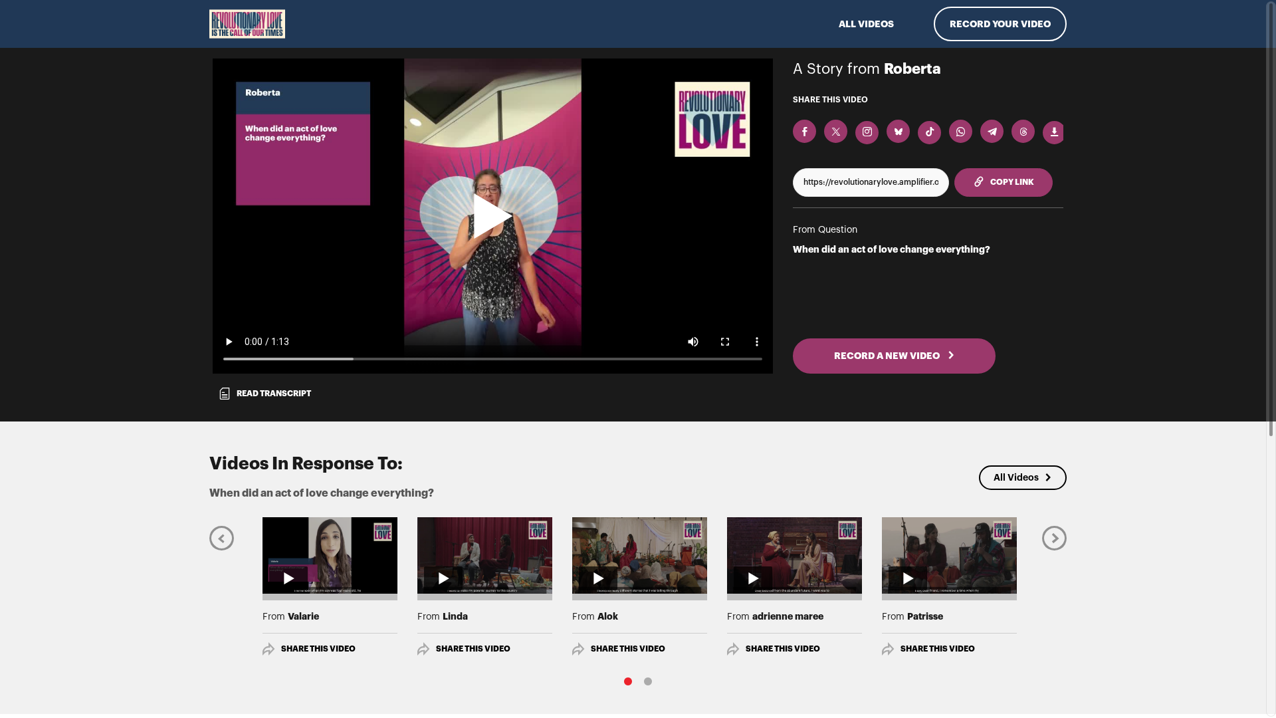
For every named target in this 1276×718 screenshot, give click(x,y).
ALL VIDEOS (866, 24)
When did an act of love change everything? (891, 249)
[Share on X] (835, 131)
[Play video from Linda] (484, 555)
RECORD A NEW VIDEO (888, 355)
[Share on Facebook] (804, 131)
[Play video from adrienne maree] (794, 555)
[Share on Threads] (1023, 131)
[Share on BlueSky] (898, 131)
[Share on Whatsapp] (960, 131)
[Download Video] (1054, 132)
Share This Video (318, 649)
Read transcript (274, 394)
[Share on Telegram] (992, 131)
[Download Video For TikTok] (929, 132)
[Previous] (221, 537)
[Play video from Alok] (639, 555)
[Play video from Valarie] (330, 555)
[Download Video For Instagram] (867, 132)
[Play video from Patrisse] (949, 555)
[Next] (1054, 537)
